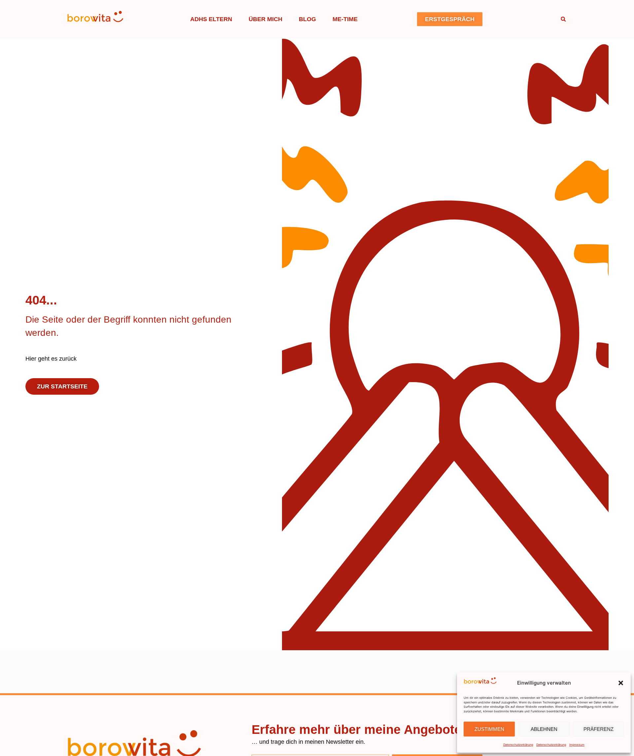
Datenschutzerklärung (518, 744)
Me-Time (345, 19)
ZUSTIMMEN (489, 729)
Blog (307, 19)
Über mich (265, 19)
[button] (620, 683)
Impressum (576, 744)
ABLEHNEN (544, 729)
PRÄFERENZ (598, 729)
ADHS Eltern (211, 19)
